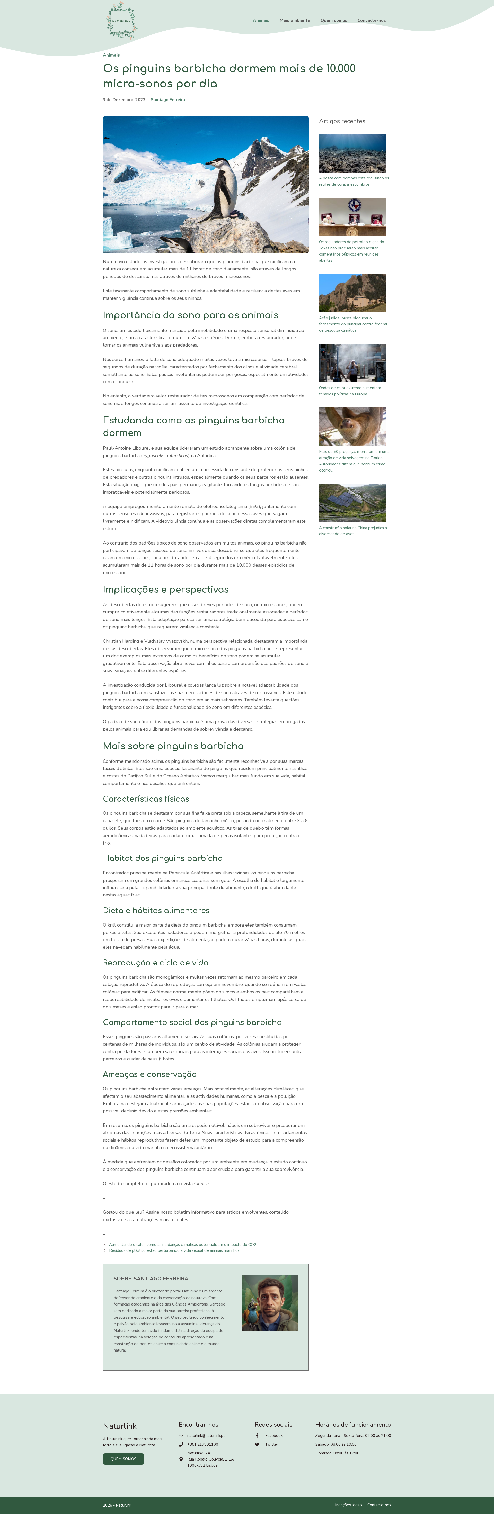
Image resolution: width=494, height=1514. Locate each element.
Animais (261, 20)
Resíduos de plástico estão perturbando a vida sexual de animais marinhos (174, 1250)
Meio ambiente (295, 20)
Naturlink (123, 1505)
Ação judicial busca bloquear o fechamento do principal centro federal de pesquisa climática (353, 324)
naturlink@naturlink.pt (206, 1435)
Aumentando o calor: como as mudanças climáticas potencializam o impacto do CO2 (182, 1244)
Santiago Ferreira (168, 100)
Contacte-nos (372, 20)
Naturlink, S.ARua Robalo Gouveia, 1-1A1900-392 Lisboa (210, 1459)
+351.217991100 (202, 1444)
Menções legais (348, 1505)
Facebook (274, 1435)
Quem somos (334, 20)
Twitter (271, 1444)
